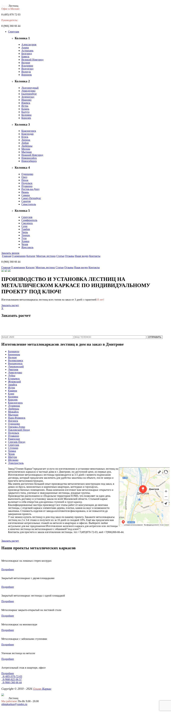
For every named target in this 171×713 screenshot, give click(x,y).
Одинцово (27, 174)
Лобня (25, 142)
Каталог (31, 256)
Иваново (26, 99)
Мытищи (26, 152)
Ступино (13, 448)
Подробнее (7, 569)
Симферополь (29, 220)
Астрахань (27, 50)
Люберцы (26, 145)
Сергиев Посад (16, 441)
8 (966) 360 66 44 (11, 682)
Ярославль (27, 247)
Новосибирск (29, 161)
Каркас (42, 688)
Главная (6, 256)
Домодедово (28, 90)
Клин (11, 393)
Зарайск (12, 384)
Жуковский (14, 381)
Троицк (25, 235)
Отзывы (69, 256)
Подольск (26, 183)
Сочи (24, 226)
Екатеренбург (29, 93)
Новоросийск (29, 158)
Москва (25, 148)
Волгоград (27, 68)
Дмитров (13, 369)
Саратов (26, 201)
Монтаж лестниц (46, 256)
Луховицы (14, 405)
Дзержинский (16, 366)
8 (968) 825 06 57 (11, 679)
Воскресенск (15, 363)
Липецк (25, 139)
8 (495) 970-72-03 (11, 676)
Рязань (25, 192)
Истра (24, 105)
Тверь (24, 232)
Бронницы (14, 354)
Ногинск (13, 420)
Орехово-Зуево (16, 426)
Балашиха (13, 351)
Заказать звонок (10, 253)
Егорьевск (14, 378)
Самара (25, 195)
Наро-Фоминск (16, 417)
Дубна (11, 375)
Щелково (13, 460)
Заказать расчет (10, 305)
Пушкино (26, 186)
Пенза (24, 180)
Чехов (24, 244)
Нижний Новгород (32, 155)
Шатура (12, 457)
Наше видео (82, 256)
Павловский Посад (19, 429)
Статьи (60, 256)
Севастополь (28, 204)
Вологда (26, 71)
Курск (24, 136)
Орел (24, 177)
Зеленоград (27, 96)
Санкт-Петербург (31, 198)
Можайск (13, 411)
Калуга (25, 111)
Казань (25, 108)
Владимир (27, 65)
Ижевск (25, 102)
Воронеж (26, 74)
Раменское (14, 438)
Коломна (26, 114)
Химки (25, 241)
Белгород (26, 53)
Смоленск (27, 223)
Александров (28, 44)
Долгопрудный (30, 87)
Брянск (25, 56)
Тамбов (25, 229)
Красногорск (28, 130)
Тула (24, 238)
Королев (26, 117)
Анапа (25, 47)
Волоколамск (15, 360)
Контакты (94, 256)
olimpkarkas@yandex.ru (14, 704)
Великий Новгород (32, 59)
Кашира (12, 390)
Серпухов (13, 31)
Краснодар (27, 133)
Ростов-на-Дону (30, 189)
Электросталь (16, 463)
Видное (25, 62)
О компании (19, 256)
